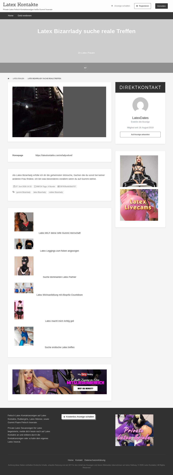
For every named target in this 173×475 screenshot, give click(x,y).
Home (10, 16)
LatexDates (140, 118)
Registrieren (144, 6)
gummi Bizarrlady (23, 192)
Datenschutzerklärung (94, 460)
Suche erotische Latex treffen (59, 347)
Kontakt (79, 460)
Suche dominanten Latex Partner (59, 277)
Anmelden (161, 6)
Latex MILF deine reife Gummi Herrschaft (60, 233)
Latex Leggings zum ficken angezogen (59, 251)
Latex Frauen (88, 53)
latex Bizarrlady (40, 192)
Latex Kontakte (20, 4)
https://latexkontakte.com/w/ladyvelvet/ (53, 155)
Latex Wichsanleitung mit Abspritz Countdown (59, 295)
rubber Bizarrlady (56, 192)
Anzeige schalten (122, 6)
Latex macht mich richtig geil (59, 321)
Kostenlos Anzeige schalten (80, 416)
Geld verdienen (25, 16)
